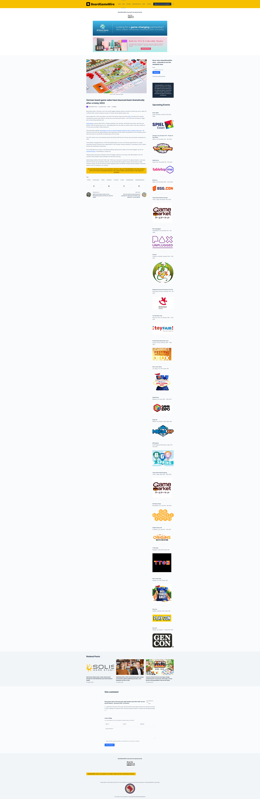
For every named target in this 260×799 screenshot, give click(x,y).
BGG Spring (155, 443)
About (143, 4)
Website (142, 724)
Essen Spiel (155, 112)
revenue (116, 179)
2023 (88, 179)
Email (153, 67)
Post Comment (109, 744)
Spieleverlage (89, 123)
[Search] (173, 4)
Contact (149, 4)
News (123, 4)
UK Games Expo (156, 503)
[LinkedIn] (139, 186)
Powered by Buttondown (158, 76)
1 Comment (114, 106)
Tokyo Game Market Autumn (160, 197)
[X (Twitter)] (108, 186)
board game (96, 179)
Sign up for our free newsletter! (162, 4)
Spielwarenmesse (90, 151)
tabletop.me (155, 160)
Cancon (154, 254)
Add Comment (109, 728)
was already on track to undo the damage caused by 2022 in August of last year (120, 130)
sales (122, 179)
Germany (109, 179)
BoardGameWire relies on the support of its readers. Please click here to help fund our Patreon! (111, 774)
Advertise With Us (136, 4)
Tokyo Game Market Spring (159, 472)
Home (119, 4)
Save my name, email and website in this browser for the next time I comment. (123, 741)
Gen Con (154, 628)
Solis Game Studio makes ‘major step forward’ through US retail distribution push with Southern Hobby (99, 678)
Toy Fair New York (157, 315)
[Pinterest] (124, 186)
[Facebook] (93, 186)
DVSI (129, 116)
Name (107, 724)
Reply (149, 703)
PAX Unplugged (156, 229)
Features (128, 4)
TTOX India (155, 548)
